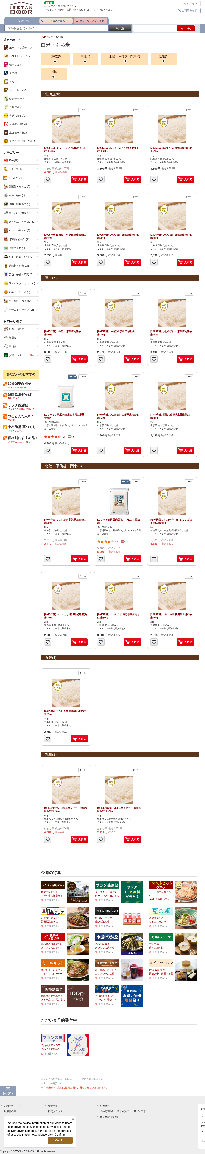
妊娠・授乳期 (16, 328)
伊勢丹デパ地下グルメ (21, 141)
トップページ (23, 20)
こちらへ (71, 6)
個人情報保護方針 (109, 1117)
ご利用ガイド (189, 10)
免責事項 (53, 1105)
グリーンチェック (22, 355)
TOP (43, 36)
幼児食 (12, 346)
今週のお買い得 (17, 124)
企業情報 (105, 1105)
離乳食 (12, 337)
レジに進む (186, 28)
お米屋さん (15, 107)
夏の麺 (12, 73)
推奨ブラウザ (55, 1111)
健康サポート (16, 98)
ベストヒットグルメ (20, 56)
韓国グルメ (15, 64)
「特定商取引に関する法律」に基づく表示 (123, 1111)
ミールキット (15, 177)
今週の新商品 (16, 115)
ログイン (192, 3)
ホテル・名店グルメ (20, 47)
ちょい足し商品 (17, 90)
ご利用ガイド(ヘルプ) (15, 1105)
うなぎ (12, 81)
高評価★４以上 (17, 132)
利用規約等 (10, 1111)
